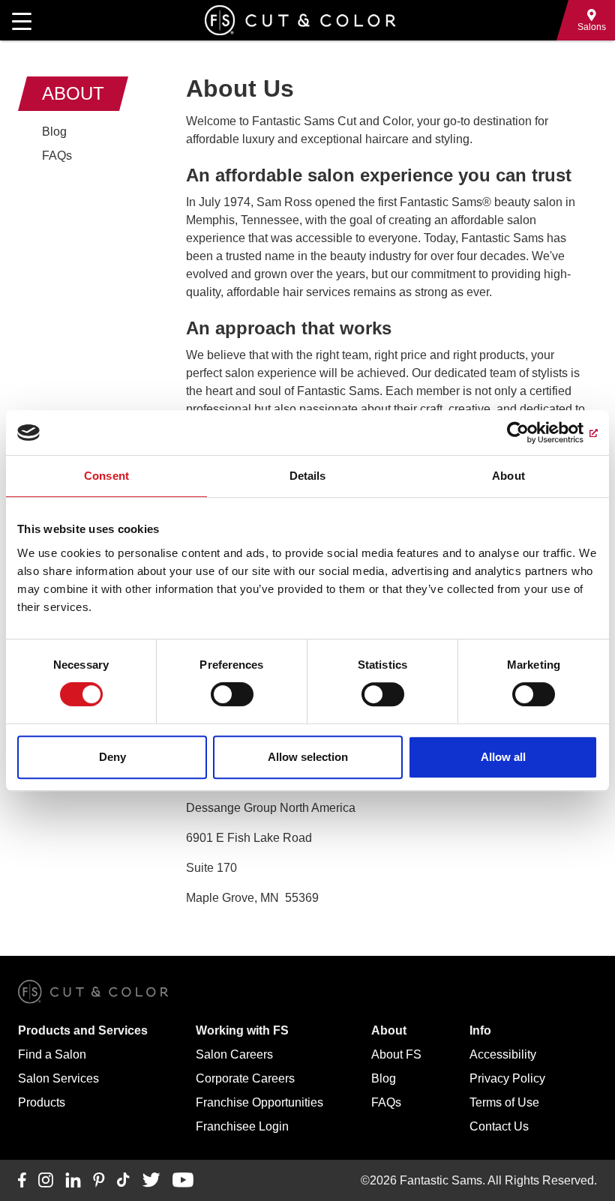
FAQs (57, 155)
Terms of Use (504, 1102)
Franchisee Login (242, 1126)
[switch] (232, 694)
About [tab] (508, 475)
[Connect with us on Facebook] (22, 1181)
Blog (54, 131)
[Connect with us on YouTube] (183, 1181)
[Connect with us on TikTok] (123, 1181)
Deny (112, 756)
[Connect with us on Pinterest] (99, 1181)
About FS (396, 1054)
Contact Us (499, 1126)
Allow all (503, 756)
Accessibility (503, 1054)
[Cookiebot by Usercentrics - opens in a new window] (532, 432)
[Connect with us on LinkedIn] (73, 1181)
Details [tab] (308, 475)
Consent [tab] (106, 475)
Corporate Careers (245, 1078)
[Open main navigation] (22, 20)
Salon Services (58, 1078)
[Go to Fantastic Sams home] (300, 20)
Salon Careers (234, 1054)
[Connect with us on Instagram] (45, 1181)
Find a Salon (52, 1054)
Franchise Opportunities (259, 1102)
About (73, 93)
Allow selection (308, 756)
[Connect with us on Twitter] (151, 1181)
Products (41, 1102)
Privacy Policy (507, 1078)
